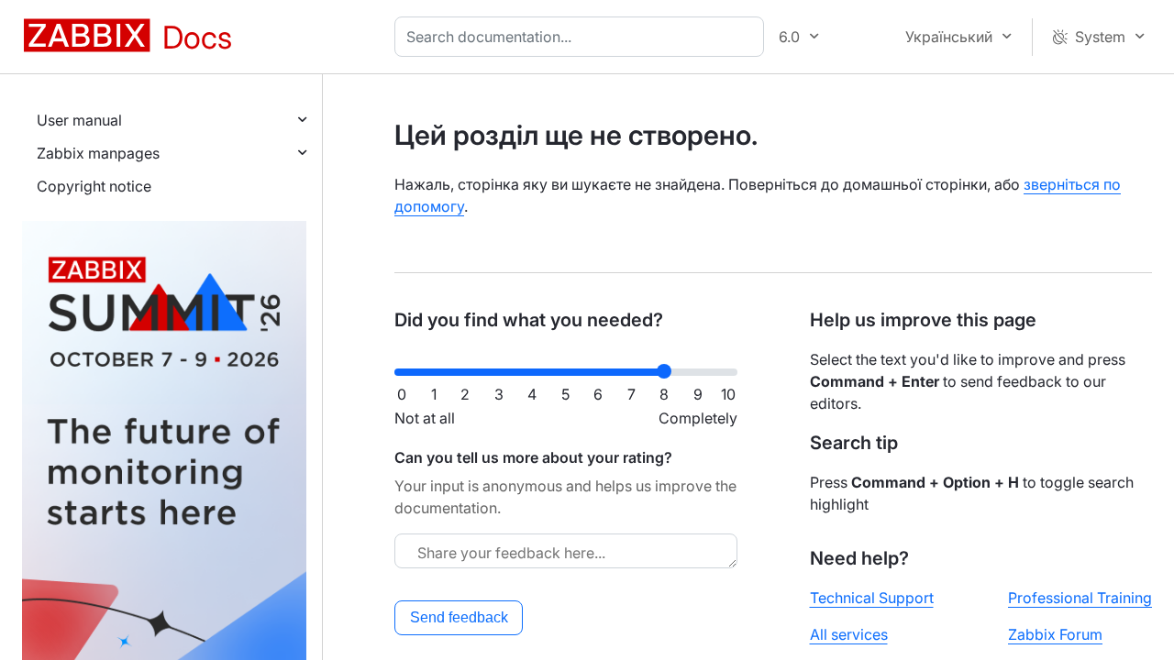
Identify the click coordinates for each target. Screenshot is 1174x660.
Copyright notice (94, 186)
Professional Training (1080, 597)
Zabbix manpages (98, 153)
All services (849, 634)
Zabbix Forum (1055, 634)
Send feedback (459, 617)
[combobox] (582, 36)
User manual (79, 120)
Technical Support (872, 597)
